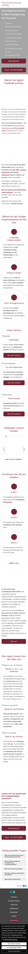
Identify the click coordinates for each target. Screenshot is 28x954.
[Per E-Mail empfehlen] (17, 892)
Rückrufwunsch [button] (13, 61)
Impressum (14, 897)
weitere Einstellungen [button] (14, 951)
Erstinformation (14, 908)
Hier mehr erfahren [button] (14, 355)
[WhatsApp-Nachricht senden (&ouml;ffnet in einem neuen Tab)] (14, 892)
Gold (13, 170)
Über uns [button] (14, 641)
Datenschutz (14, 904)
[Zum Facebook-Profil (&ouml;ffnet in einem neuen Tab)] (11, 892)
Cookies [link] (14, 916)
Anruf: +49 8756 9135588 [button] (14, 70)
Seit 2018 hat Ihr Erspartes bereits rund (13, 128)
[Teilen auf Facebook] (23, 886)
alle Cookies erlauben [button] (14, 943)
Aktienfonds (6, 172)
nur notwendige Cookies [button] (14, 947)
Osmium (23, 170)
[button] (15, 857)
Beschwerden (14, 912)
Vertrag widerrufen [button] (14, 920)
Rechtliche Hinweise (14, 900)
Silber (17, 170)
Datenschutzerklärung (11, 939)
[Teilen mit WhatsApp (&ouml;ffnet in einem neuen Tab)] (25, 886)
